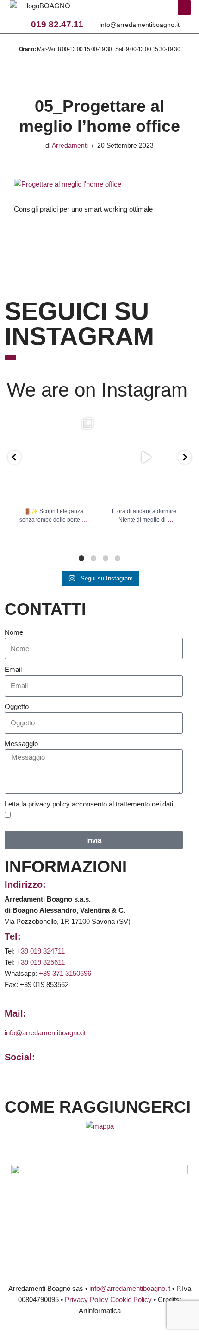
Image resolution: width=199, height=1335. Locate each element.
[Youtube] (144, 11)
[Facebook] (106, 11)
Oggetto (17, 706)
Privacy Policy (86, 1299)
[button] (184, 7)
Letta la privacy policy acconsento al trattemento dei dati (89, 804)
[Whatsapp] (132, 11)
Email (13, 669)
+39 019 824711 (41, 951)
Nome (14, 632)
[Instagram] (119, 11)
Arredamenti (70, 145)
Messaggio (21, 744)
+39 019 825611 (41, 962)
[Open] (53, 457)
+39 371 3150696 (65, 973)
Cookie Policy (131, 1299)
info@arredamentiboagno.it (140, 24)
